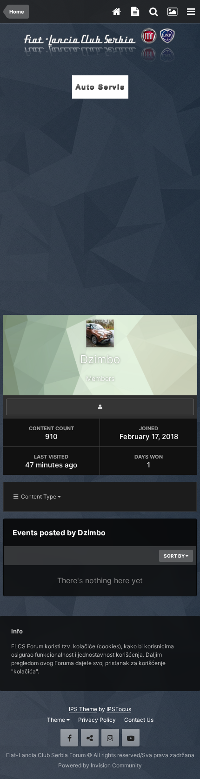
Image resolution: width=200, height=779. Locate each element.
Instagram (110, 737)
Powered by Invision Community (100, 765)
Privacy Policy (97, 719)
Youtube (131, 737)
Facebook (69, 737)
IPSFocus (119, 709)
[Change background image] (172, 11)
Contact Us (138, 719)
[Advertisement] (100, 204)
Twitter (90, 737)
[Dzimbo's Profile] (100, 407)
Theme (57, 719)
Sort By (175, 556)
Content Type (38, 496)
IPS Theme (83, 709)
